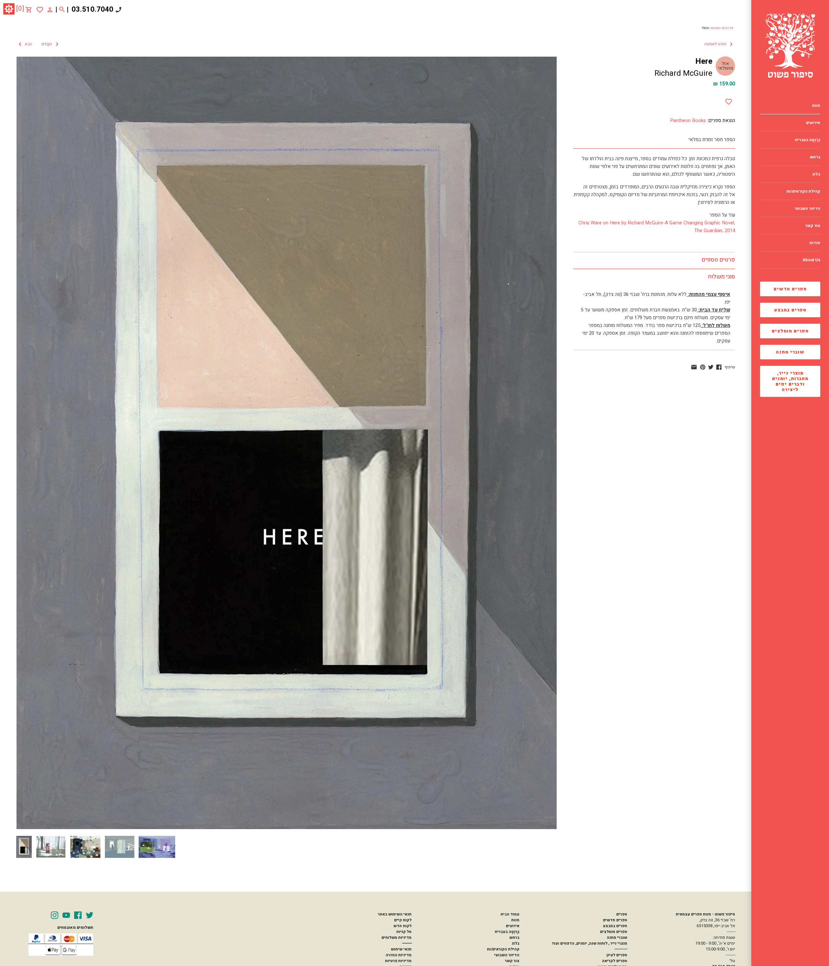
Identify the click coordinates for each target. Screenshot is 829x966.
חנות (515, 920)
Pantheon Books (688, 120)
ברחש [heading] (815, 157)
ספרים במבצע (790, 310)
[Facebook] (78, 915)
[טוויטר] (710, 367)
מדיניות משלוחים (396, 937)
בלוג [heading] (816, 174)
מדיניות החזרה (399, 955)
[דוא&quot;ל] (694, 367)
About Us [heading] (811, 260)
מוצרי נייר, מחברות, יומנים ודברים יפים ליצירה (790, 381)
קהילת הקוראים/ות (503, 949)
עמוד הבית (510, 914)
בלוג (515, 943)
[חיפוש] (62, 10)
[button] (38, 44)
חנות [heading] (816, 105)
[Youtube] (66, 915)
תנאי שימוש (401, 949)
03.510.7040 (92, 9)
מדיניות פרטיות (398, 961)
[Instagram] (54, 915)
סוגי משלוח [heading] (721, 276)
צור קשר (512, 961)
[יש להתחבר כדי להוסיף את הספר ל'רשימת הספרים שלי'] (40, 10)
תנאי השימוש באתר (395, 914)
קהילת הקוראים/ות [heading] (803, 191)
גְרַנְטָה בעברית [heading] (807, 140)
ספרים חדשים (790, 289)
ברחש (514, 937)
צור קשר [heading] (812, 226)
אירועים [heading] (813, 123)
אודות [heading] (815, 243)
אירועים (512, 926)
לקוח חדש (402, 926)
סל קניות (404, 932)
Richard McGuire (683, 73)
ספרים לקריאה (614, 961)
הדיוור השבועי (506, 955)
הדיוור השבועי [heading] (807, 208)
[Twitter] (89, 915)
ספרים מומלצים (790, 331)
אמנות (715, 28)
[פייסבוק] (718, 367)
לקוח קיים (403, 920)
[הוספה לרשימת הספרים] (728, 100)
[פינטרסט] (702, 367)
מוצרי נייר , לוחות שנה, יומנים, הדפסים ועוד (589, 943)
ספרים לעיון (617, 955)
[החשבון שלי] (49, 9)
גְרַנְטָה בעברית (507, 932)
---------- (620, 949)
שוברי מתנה (790, 352)
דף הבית (727, 28)
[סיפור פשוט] (790, 45)
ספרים (621, 914)
